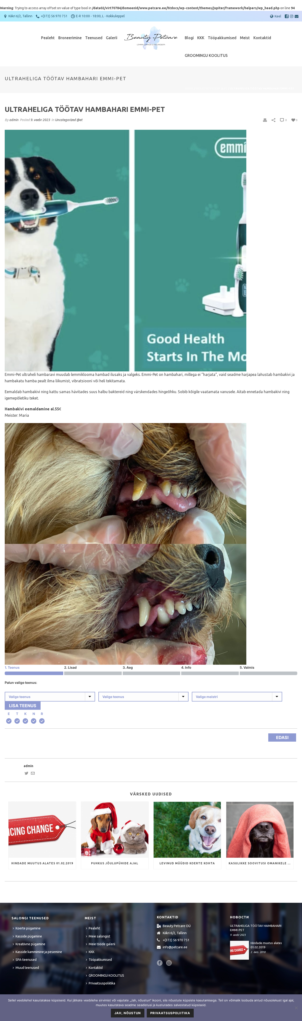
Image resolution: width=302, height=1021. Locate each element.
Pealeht (48, 38)
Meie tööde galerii (102, 944)
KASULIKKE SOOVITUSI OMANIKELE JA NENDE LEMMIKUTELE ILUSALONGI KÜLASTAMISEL (261, 863)
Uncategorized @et (211, 88)
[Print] (265, 120)
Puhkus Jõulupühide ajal (114, 863)
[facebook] (160, 963)
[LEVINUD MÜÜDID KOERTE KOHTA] (187, 830)
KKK (200, 38)
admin (13, 120)
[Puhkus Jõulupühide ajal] (115, 830)
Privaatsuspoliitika (102, 983)
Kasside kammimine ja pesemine (39, 952)
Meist (245, 38)
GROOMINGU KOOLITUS (206, 55)
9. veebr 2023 (40, 120)
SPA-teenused (26, 960)
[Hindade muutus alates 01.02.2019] (42, 830)
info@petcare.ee (175, 947)
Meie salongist (99, 936)
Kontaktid (262, 38)
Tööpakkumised (222, 38)
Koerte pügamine (28, 928)
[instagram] (169, 963)
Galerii (111, 38)
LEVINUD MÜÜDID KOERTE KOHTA (187, 863)
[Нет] (296, 1007)
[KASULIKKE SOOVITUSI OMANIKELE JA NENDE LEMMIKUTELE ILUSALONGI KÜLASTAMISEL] (260, 830)
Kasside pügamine (29, 936)
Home (189, 88)
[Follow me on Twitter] (26, 774)
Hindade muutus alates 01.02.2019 (42, 863)
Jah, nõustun (127, 1013)
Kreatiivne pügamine (30, 944)
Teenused (93, 38)
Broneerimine (70, 38)
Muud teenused (27, 968)
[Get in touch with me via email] (33, 774)
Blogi (189, 38)
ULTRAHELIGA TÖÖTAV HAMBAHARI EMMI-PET (255, 928)
